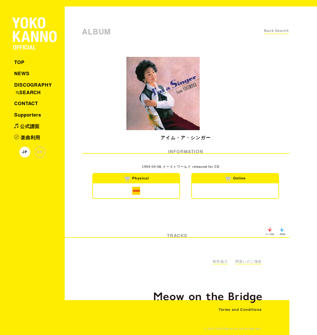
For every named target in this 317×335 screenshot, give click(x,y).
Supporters (27, 114)
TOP (19, 62)
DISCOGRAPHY (33, 84)
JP (24, 151)
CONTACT (26, 103)
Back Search (276, 30)
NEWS (22, 73)
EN (40, 151)
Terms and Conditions (240, 309)
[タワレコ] (136, 191)
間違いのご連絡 (248, 261)
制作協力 (220, 261)
